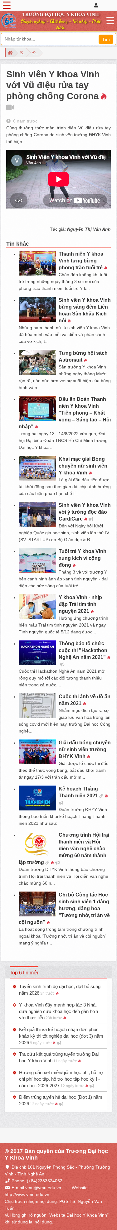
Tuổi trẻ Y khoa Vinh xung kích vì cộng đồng (82, 558)
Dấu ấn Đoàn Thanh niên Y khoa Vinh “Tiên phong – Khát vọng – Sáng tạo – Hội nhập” (65, 412)
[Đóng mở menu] (6, 5)
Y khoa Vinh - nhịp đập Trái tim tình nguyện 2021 (80, 604)
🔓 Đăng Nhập (103, 5)
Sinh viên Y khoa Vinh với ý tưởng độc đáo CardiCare (85, 511)
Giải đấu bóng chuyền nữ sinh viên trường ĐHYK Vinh (85, 749)
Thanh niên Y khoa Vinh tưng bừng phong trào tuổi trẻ (81, 260)
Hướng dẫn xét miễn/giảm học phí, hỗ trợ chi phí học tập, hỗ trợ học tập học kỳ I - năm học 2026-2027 (61, 1079)
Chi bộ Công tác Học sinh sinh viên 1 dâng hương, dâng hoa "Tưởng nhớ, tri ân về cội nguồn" (64, 908)
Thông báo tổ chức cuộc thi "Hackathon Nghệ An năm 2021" (83, 650)
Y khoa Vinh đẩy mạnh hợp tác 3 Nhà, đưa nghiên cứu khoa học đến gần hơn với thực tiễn (58, 1011)
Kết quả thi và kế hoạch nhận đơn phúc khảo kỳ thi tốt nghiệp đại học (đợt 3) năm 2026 (61, 1036)
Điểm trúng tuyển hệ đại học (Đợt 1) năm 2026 (60, 1100)
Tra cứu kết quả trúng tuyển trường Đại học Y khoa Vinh (59, 1057)
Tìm (106, 39)
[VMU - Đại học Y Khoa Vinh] (8, 20)
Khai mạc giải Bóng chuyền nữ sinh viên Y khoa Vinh (83, 465)
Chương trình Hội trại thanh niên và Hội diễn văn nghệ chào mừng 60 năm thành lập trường (64, 848)
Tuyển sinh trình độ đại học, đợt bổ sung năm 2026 (59, 990)
